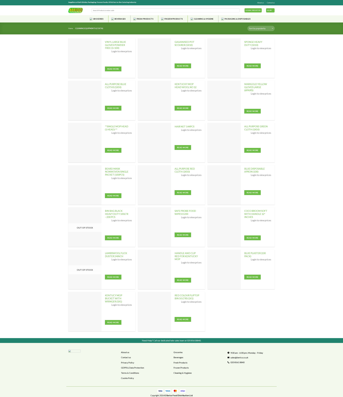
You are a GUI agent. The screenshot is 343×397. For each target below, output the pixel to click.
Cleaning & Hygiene (204, 19)
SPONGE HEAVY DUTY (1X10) (253, 43)
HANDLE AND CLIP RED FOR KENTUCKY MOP (186, 256)
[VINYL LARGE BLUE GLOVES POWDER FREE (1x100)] (84, 58)
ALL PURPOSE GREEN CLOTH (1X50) (256, 128)
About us (260, 3)
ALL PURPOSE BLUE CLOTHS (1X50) (115, 86)
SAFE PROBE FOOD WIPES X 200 (185, 212)
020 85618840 (194, 340)
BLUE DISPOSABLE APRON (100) (254, 170)
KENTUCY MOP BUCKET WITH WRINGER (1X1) (113, 298)
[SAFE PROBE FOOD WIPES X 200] (154, 227)
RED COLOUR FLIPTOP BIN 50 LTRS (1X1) (187, 297)
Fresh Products (145, 19)
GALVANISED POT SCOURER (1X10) (184, 43)
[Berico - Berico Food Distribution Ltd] (75, 10)
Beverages (120, 19)
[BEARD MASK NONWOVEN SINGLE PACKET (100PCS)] (84, 185)
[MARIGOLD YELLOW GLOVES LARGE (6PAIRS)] (224, 100)
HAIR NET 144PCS (184, 126)
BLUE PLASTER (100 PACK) (255, 255)
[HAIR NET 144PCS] (154, 142)
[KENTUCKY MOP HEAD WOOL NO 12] (154, 100)
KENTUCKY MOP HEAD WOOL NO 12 (185, 86)
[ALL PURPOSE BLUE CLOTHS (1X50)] (84, 100)
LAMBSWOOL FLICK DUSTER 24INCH (116, 255)
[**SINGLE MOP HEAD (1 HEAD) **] (84, 142)
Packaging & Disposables (238, 19)
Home (70, 28)
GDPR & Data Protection (132, 367)
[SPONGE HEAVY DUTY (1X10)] (224, 58)
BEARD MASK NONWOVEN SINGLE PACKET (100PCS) (116, 171)
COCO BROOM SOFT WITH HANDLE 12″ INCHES (255, 213)
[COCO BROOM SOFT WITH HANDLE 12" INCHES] (224, 227)
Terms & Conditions (130, 373)
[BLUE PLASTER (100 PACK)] (224, 269)
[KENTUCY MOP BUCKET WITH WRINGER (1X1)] (84, 311)
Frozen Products (173, 19)
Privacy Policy (127, 362)
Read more (113, 69)
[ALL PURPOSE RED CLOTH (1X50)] (154, 185)
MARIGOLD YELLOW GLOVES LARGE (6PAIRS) (255, 87)
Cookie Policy (127, 378)
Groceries (98, 19)
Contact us (271, 3)
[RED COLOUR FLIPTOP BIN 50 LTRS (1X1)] (154, 311)
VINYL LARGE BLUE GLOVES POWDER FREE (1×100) (115, 45)
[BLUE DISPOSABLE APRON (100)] (224, 185)
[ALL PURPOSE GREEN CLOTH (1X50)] (224, 142)
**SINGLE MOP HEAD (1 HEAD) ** (116, 128)
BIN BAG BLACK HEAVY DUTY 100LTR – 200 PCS (116, 213)
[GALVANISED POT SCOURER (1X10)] (154, 58)
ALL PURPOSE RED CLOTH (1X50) (185, 170)
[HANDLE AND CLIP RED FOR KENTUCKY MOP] (154, 269)
